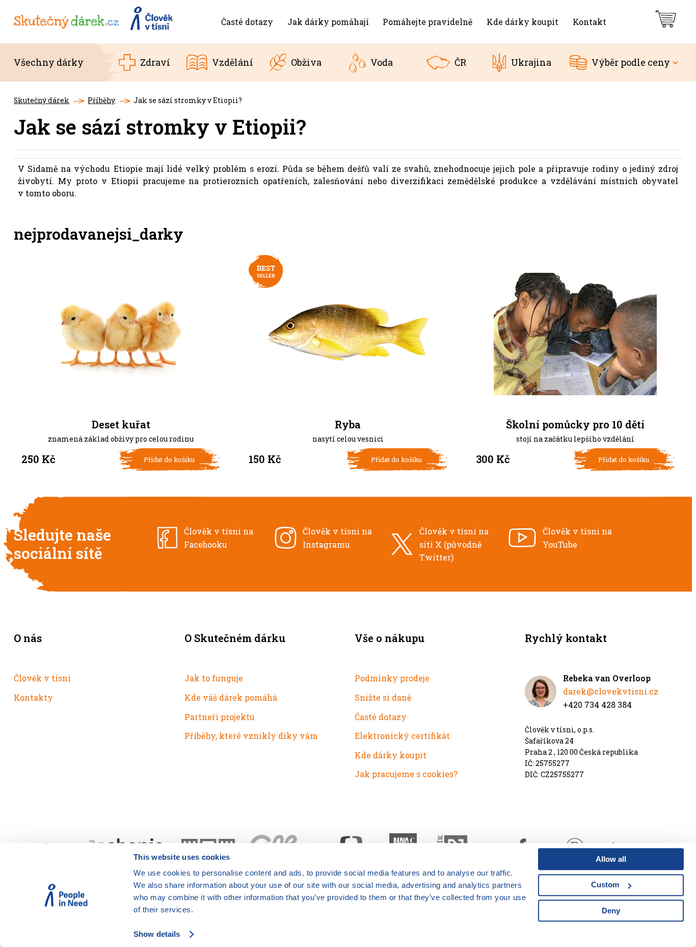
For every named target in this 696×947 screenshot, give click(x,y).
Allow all (611, 859)
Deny (611, 910)
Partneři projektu (219, 716)
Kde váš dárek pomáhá (230, 697)
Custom (605, 884)
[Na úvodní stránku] (94, 21)
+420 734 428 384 (597, 704)
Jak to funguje (213, 678)
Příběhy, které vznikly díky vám (251, 735)
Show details (156, 934)
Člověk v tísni (42, 678)
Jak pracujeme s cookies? (406, 774)
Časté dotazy (381, 716)
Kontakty (33, 697)
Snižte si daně (383, 697)
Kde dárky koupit (390, 755)
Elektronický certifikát (402, 735)
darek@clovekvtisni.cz (610, 691)
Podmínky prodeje (392, 678)
